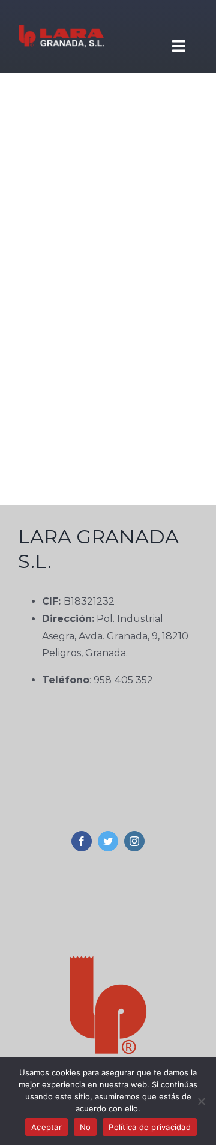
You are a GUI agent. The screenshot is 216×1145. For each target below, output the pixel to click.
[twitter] (108, 841)
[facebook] (81, 841)
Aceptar (46, 1127)
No (85, 1127)
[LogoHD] (61, 16)
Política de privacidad (150, 1127)
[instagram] (134, 841)
